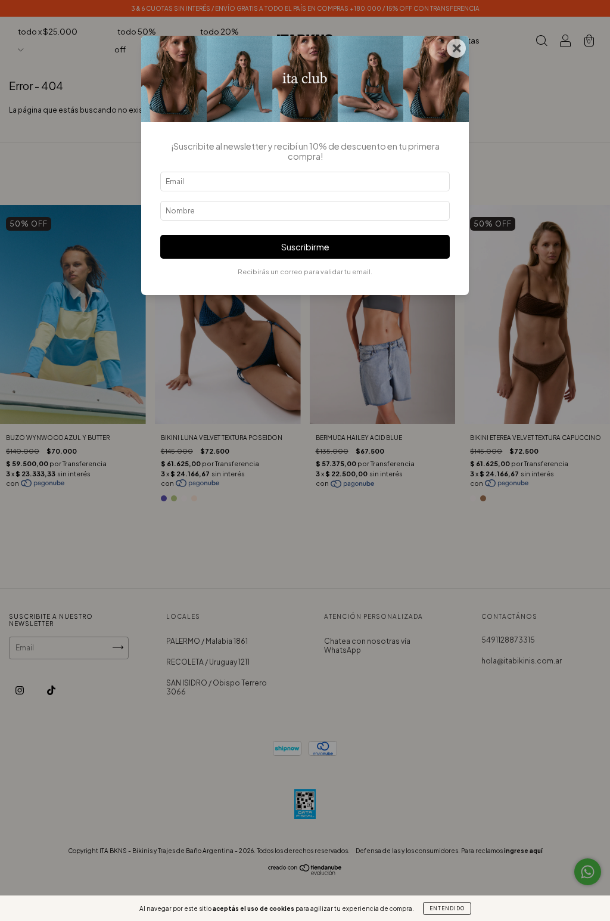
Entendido (447, 908)
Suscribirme (305, 246)
